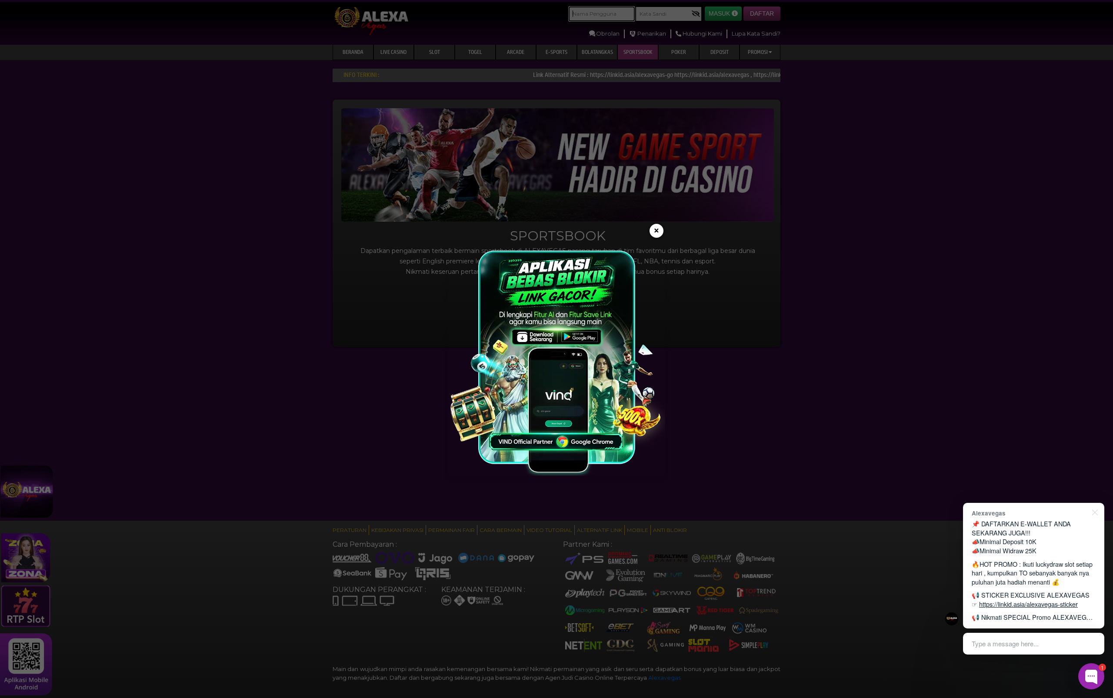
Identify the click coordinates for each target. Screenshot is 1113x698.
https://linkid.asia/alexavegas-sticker (1028, 603)
